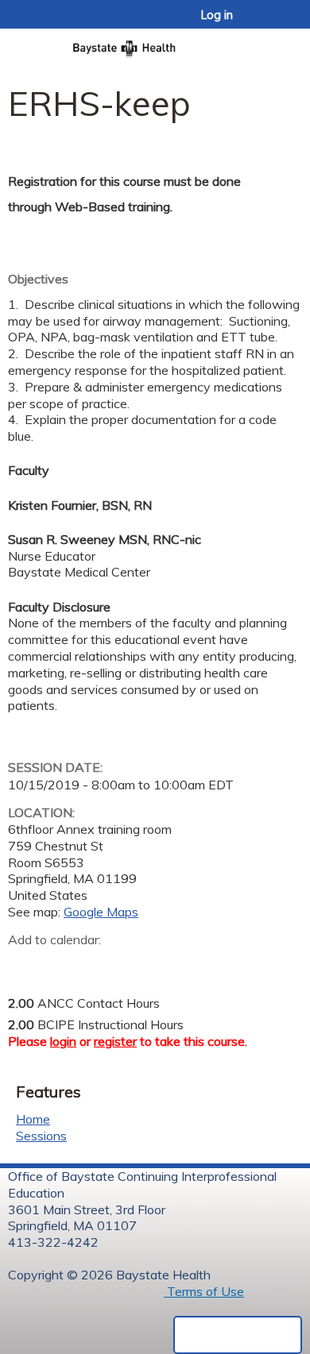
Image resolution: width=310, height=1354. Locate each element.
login (63, 1041)
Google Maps (101, 912)
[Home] (155, 44)
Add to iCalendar (95, 963)
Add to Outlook (134, 964)
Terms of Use (204, 1291)
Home (33, 1119)
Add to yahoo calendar (60, 964)
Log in (217, 15)
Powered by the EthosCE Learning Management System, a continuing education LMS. (237, 1335)
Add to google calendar (24, 964)
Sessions (41, 1136)
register (115, 1041)
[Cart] (263, 23)
